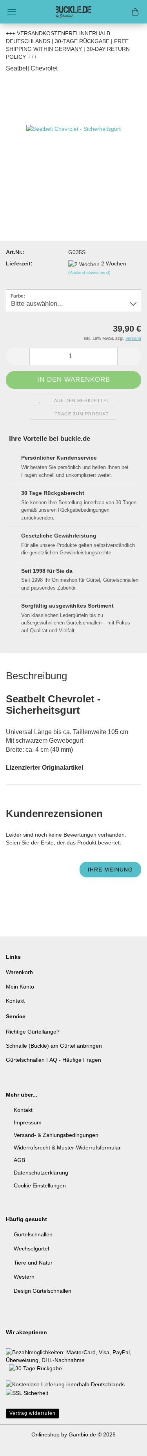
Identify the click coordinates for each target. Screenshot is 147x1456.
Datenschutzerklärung (41, 1172)
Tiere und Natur (33, 1262)
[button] (17, 356)
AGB (19, 1160)
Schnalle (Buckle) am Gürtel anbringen (54, 1046)
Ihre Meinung (110, 869)
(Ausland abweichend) (89, 272)
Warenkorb (19, 972)
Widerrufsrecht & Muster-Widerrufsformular (67, 1147)
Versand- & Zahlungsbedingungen (56, 1135)
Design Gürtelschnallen (42, 1291)
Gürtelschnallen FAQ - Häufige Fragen (53, 1060)
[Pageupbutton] (125, 1444)
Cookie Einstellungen (40, 1185)
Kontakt (15, 1001)
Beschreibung (36, 676)
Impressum (28, 1122)
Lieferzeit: (19, 263)
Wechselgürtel (31, 1248)
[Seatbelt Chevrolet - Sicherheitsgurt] (73, 138)
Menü (12, 11)
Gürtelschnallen (33, 1234)
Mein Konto (20, 986)
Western (24, 1277)
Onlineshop (45, 1434)
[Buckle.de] (73, 11)
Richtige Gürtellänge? (33, 1031)
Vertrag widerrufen (32, 1413)
